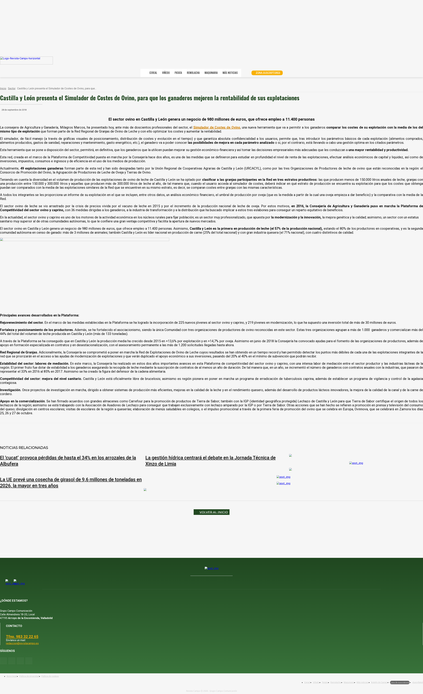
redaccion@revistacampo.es (22, 643)
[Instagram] (11, 660)
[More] (110, 431)
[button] (245, 73)
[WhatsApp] (63, 431)
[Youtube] (20, 660)
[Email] (86, 431)
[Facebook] (39, 431)
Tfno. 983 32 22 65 (22, 636)
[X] (51, 431)
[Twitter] (28, 660)
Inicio (3, 88)
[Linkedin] (74, 431)
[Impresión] (98, 431)
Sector (12, 88)
